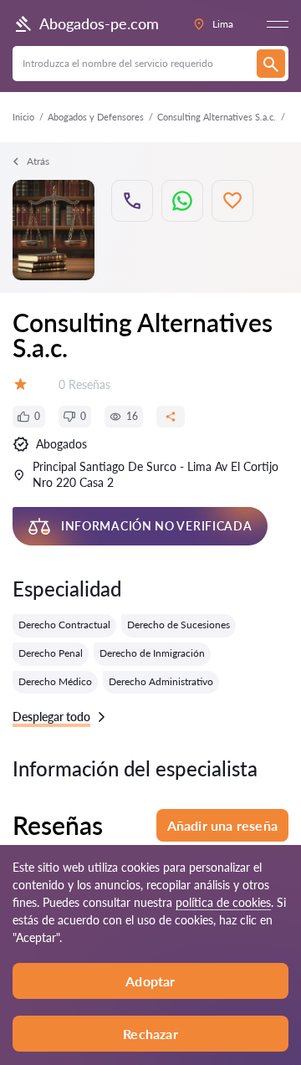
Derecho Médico (55, 681)
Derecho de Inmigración (152, 653)
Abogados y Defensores (96, 116)
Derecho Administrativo (161, 681)
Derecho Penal (50, 653)
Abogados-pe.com (99, 23)
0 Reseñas (84, 384)
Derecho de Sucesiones (178, 624)
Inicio (23, 116)
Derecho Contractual (64, 624)
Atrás (38, 161)
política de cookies (223, 902)
